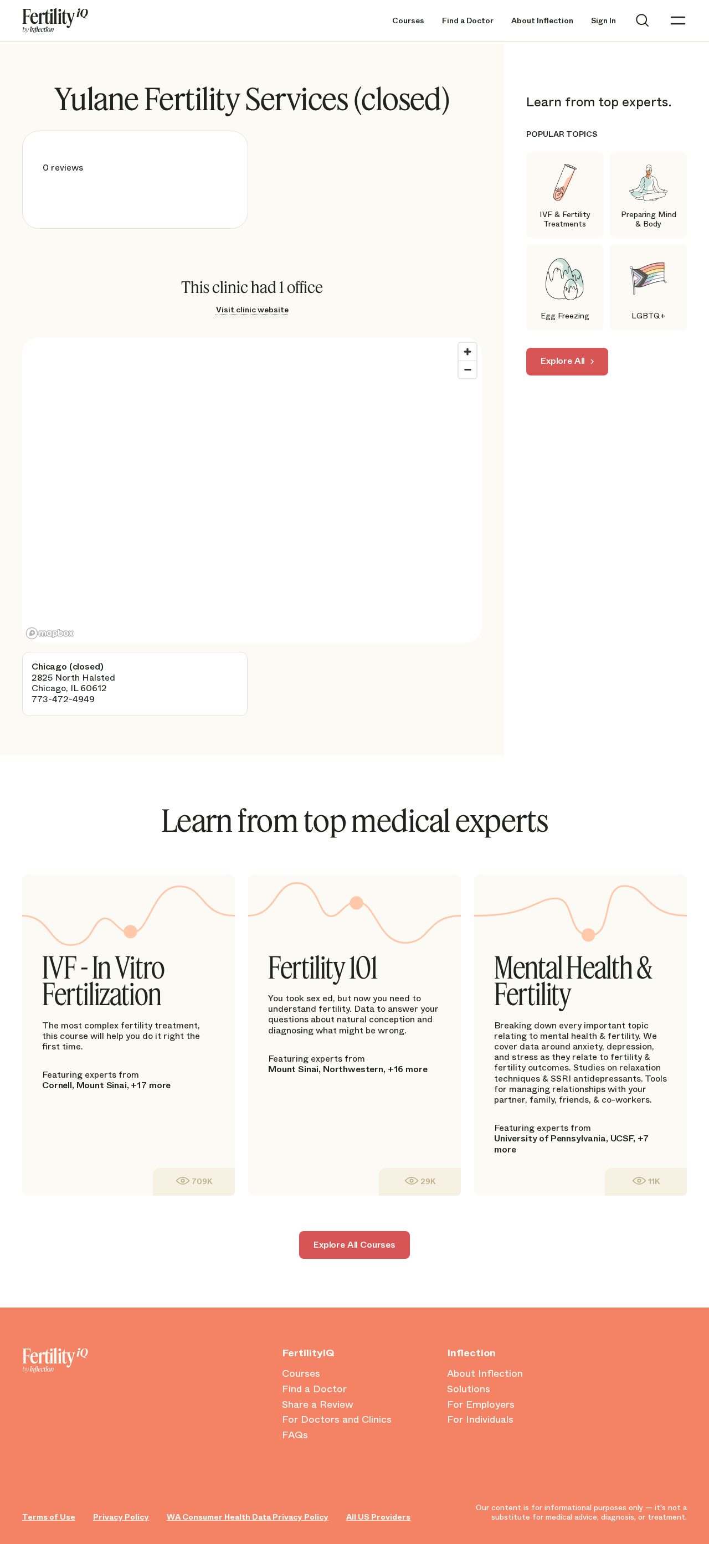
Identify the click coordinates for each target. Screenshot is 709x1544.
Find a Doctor (468, 20)
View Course (193, 1181)
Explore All (563, 360)
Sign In (603, 20)
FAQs (295, 1435)
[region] (252, 490)
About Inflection (542, 20)
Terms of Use (48, 1517)
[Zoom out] (467, 369)
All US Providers (378, 1517)
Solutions (468, 1389)
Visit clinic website (252, 309)
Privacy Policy (121, 1517)
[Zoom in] (467, 352)
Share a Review (317, 1405)
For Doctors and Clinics (337, 1420)
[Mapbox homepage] (49, 633)
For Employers (481, 1405)
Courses (408, 20)
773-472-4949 (63, 699)
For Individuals (480, 1420)
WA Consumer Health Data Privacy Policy (247, 1517)
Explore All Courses (354, 1244)
